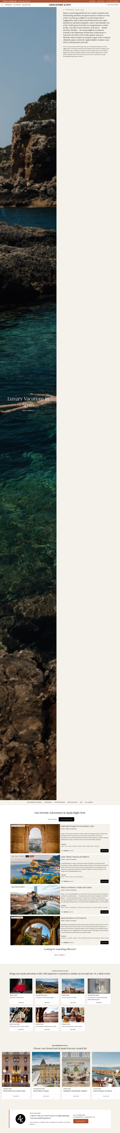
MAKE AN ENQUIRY (80, 1121)
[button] (2, 5)
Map (81, 802)
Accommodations (59, 802)
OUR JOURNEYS (17, 5)
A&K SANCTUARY (26, 5)
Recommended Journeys (34, 802)
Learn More (21, 1002)
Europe (77, 9)
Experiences (48, 802)
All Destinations (70, 9)
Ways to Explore (72, 802)
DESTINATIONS (8, 5)
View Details (16, 1096)
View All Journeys (59, 955)
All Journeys (89, 802)
